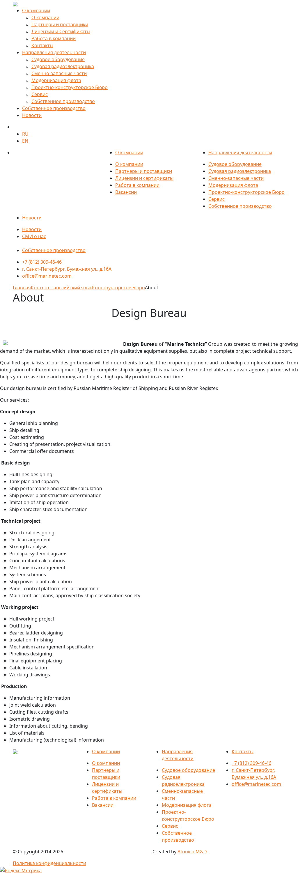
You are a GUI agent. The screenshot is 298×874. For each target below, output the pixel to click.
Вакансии (126, 192)
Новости (32, 115)
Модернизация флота (56, 80)
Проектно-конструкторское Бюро (69, 87)
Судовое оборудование (58, 59)
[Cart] (16, 127)
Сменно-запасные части (59, 73)
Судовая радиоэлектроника (62, 66)
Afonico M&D (192, 851)
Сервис (39, 94)
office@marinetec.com (47, 276)
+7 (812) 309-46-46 (42, 262)
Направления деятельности (54, 52)
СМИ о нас (34, 236)
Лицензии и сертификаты (144, 178)
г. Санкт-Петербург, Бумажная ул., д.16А (66, 269)
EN (25, 141)
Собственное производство (63, 101)
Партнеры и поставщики (59, 24)
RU (25, 134)
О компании (36, 10)
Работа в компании (53, 38)
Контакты (42, 45)
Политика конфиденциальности (49, 863)
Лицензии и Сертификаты (60, 31)
